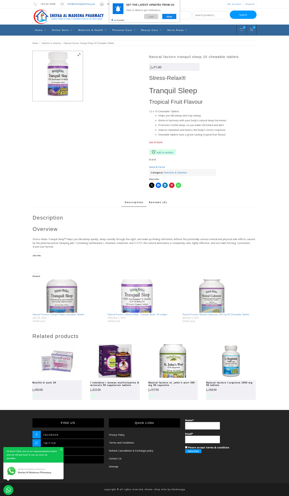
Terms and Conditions (121, 442)
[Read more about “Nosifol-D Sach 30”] (51, 361)
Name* (189, 420)
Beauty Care (149, 30)
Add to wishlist (165, 152)
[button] (167, 361)
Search (243, 14)
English (250, 4)
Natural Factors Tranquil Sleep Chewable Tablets (58, 314)
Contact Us (115, 458)
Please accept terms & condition (208, 447)
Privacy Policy (117, 434)
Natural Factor (157, 167)
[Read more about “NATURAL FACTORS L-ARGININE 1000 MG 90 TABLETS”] (225, 361)
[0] (241, 30)
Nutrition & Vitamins (51, 43)
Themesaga (178, 489)
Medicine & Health (90, 30)
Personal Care (122, 30)
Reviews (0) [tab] (158, 202)
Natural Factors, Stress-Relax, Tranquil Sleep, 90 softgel (137, 314)
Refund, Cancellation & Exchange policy (131, 450)
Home (39, 30)
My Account (234, 4)
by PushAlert (119, 20)
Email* (189, 433)
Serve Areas (175, 30)
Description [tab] (134, 202)
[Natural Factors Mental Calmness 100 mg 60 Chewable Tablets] (218, 296)
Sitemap (113, 466)
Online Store (60, 30)
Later (151, 16)
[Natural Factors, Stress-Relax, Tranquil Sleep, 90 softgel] (143, 296)
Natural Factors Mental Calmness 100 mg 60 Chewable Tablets (215, 314)
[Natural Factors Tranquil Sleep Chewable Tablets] (68, 296)
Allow (169, 16)
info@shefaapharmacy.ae (81, 4)
